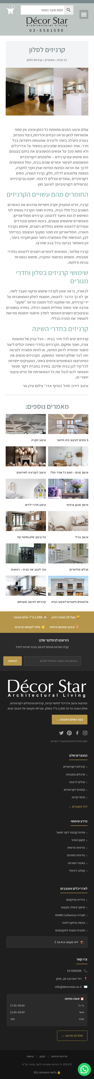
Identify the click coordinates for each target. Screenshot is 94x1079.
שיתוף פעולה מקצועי (73, 907)
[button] (83, 14)
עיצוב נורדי (81, 537)
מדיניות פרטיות (76, 848)
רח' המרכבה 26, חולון (69, 979)
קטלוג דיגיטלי (77, 871)
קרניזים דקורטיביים (74, 767)
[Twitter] (61, 734)
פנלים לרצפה (77, 782)
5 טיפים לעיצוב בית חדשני (72, 440)
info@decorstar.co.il (68, 987)
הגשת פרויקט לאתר (73, 923)
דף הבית (62, 60)
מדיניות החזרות (76, 855)
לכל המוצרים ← (77, 806)
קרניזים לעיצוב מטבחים (31, 602)
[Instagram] (85, 734)
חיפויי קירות (78, 797)
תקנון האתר (78, 840)
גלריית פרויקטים (75, 900)
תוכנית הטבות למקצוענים (70, 930)
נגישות (30, 1056)
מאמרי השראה (76, 863)
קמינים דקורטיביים (74, 790)
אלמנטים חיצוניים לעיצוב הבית (69, 602)
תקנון (42, 1056)
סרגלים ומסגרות (75, 774)
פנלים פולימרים (79, 569)
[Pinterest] (69, 734)
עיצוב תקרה (38, 440)
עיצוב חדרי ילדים (35, 505)
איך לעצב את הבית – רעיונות (28, 569)
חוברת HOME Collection (70, 915)
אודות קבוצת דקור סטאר (70, 832)
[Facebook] (77, 734)
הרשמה (12, 661)
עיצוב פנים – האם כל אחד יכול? (69, 472)
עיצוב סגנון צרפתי (77, 505)
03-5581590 (47, 30)
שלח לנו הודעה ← (72, 1036)
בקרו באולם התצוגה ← (69, 719)
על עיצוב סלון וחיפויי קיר (31, 537)
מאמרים (49, 60)
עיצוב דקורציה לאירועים (31, 472)
